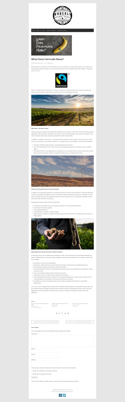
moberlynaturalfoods (36, 63)
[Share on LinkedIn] (65, 313)
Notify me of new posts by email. (42, 374)
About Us (38, 30)
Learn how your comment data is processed (66, 381)
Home (33, 30)
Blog (44, 30)
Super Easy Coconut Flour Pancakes (80, 303)
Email (33, 354)
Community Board (61, 30)
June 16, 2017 (44, 63)
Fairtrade (38, 132)
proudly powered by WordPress (66, 391)
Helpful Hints (50, 63)
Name (33, 349)
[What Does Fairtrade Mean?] (57, 313)
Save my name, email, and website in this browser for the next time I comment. (53, 368)
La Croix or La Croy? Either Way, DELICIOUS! (80, 322)
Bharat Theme (55, 391)
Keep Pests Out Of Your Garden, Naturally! (45, 322)
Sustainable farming (37, 202)
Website (33, 360)
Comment (34, 334)
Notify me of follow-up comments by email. (45, 371)
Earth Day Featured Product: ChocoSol (60, 303)
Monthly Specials (51, 30)
